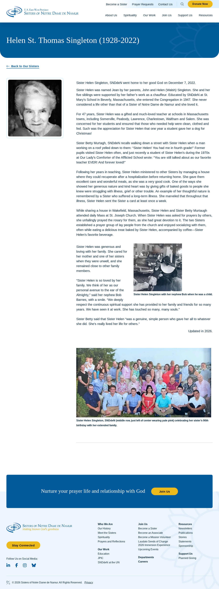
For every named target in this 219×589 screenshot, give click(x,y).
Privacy (88, 582)
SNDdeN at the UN (109, 562)
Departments (146, 557)
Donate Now (200, 4)
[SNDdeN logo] (39, 524)
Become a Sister (116, 4)
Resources (206, 15)
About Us (111, 15)
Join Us (167, 15)
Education (103, 553)
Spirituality (130, 15)
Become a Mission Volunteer (154, 537)
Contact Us (165, 4)
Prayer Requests (142, 4)
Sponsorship (186, 545)
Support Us (185, 15)
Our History (104, 528)
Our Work (149, 15)
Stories (183, 537)
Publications (186, 532)
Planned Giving (187, 558)
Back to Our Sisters (25, 66)
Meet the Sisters (107, 532)
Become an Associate (150, 532)
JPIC (100, 558)
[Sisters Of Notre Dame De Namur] (42, 11)
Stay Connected (23, 545)
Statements (185, 541)
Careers (143, 561)
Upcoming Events (148, 549)
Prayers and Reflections (111, 541)
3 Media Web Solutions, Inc (8, 582)
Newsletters (185, 528)
